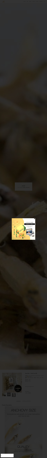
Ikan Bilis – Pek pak (4, 455)
